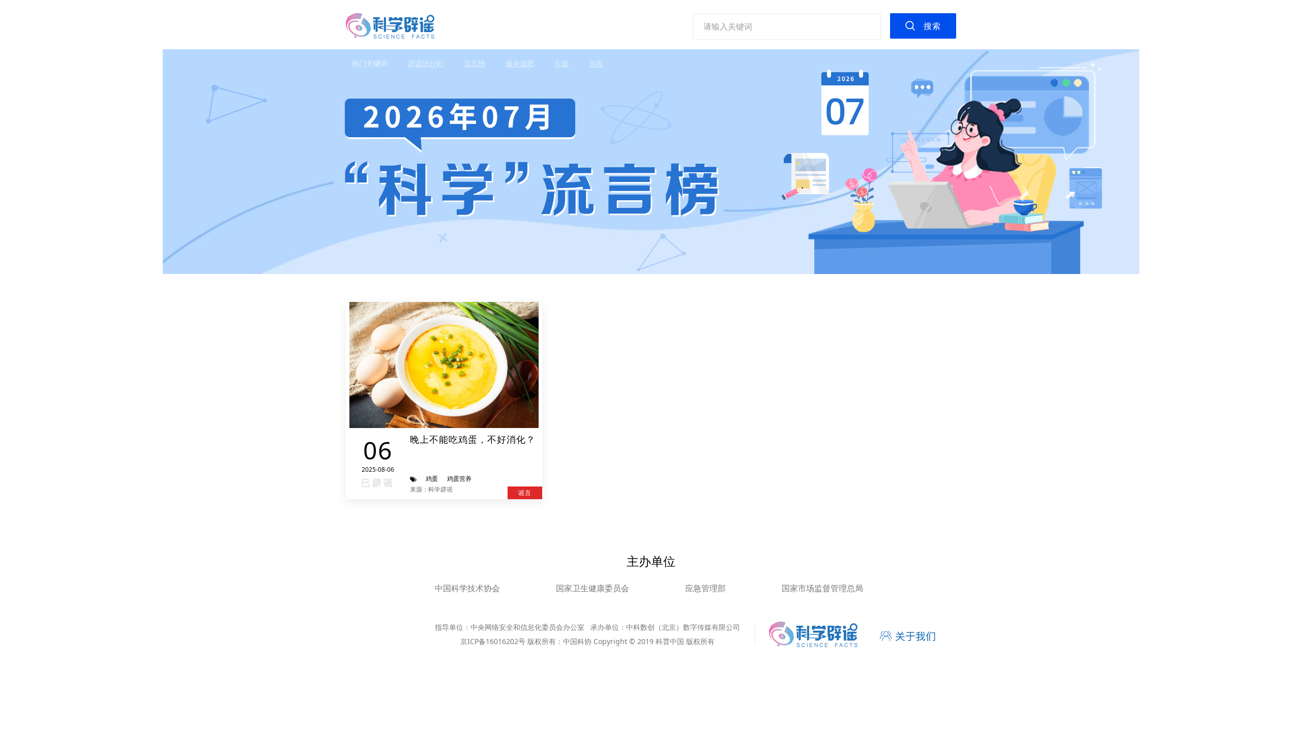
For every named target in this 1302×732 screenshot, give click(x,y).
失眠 (561, 63)
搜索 (932, 26)
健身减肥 (520, 63)
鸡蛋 (432, 478)
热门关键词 (370, 63)
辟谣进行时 (425, 63)
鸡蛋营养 (459, 478)
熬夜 (596, 63)
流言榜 (474, 63)
